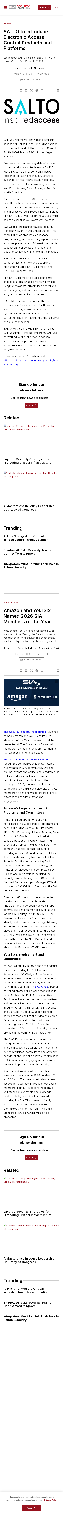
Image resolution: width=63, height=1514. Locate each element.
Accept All (31, 1508)
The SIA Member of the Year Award (26, 759)
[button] (6, 7)
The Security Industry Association (25, 731)
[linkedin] (26, 90)
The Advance (39, 986)
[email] (42, 90)
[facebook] (20, 90)
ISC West (8, 24)
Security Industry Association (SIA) (38, 648)
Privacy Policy (50, 1500)
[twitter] (31, 90)
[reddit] (36, 90)
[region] (31, 1503)
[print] (58, 90)
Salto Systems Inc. (38, 68)
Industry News (12, 602)
